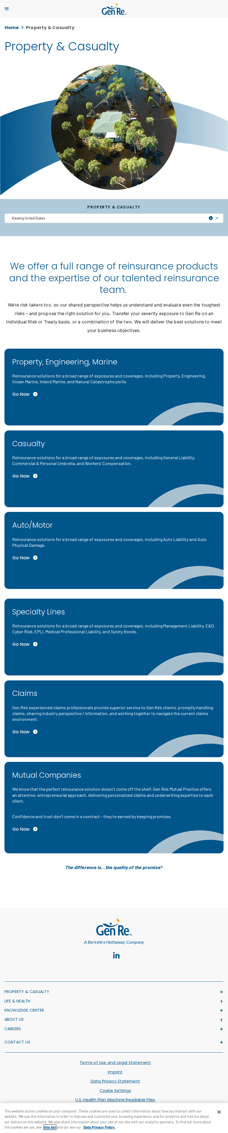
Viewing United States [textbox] (28, 218)
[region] (114, 1118)
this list (50, 1127)
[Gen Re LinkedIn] (116, 956)
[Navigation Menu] (7, 9)
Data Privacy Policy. (99, 1127)
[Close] (219, 1112)
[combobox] (114, 218)
